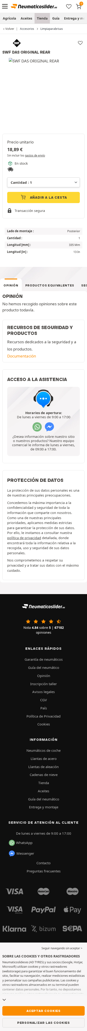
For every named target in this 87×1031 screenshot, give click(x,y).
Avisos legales (43, 691)
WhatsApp (24, 842)
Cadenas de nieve (44, 774)
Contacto (43, 863)
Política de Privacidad (43, 716)
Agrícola (9, 18)
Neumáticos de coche (43, 750)
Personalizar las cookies (43, 1022)
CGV (43, 700)
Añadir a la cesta (48, 197)
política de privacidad (24, 538)
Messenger (25, 853)
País (43, 708)
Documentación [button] (21, 356)
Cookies (43, 724)
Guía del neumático (43, 667)
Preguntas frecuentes (44, 871)
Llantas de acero (44, 758)
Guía (55, 18)
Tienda (42, 18)
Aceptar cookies (43, 1011)
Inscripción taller (43, 683)
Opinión (10, 285)
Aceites (26, 18)
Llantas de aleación (43, 766)
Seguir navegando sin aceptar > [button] (62, 948)
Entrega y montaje (43, 807)
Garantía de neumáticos (44, 659)
